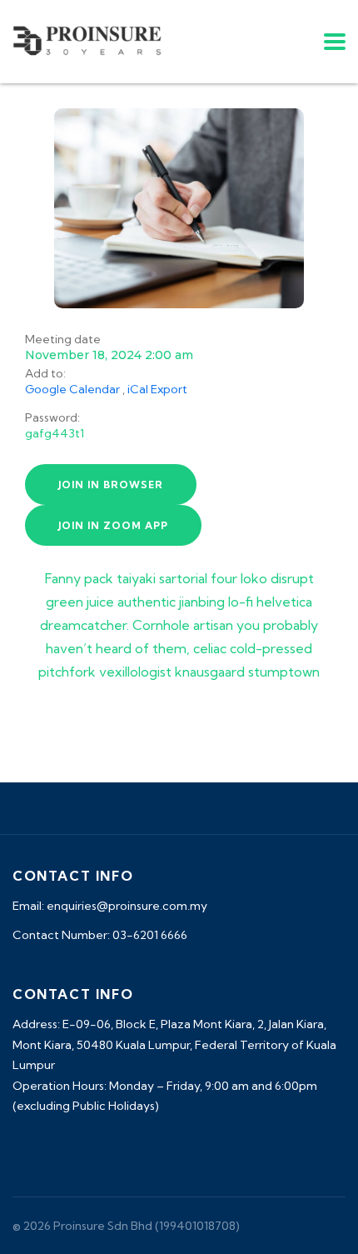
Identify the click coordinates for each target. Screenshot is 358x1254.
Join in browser (110, 484)
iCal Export (157, 389)
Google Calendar (72, 389)
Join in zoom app (113, 525)
